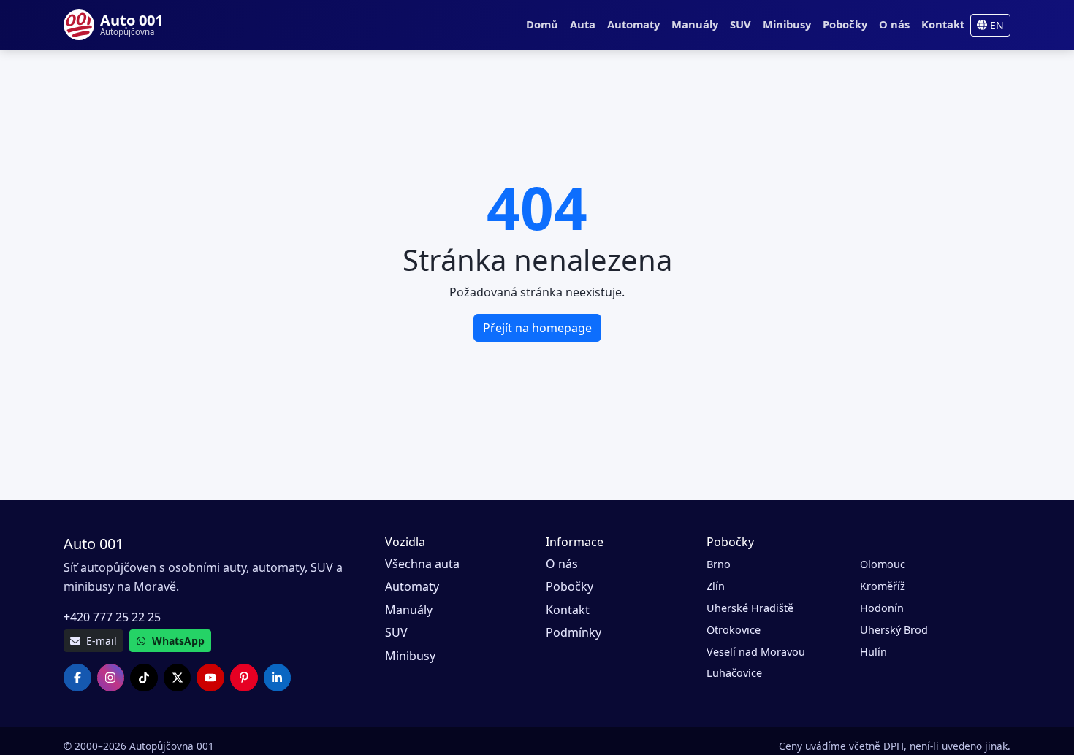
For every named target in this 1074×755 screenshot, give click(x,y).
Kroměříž (882, 586)
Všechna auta (422, 564)
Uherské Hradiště (750, 608)
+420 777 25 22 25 (112, 617)
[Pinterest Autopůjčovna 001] (244, 677)
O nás (894, 24)
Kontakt (942, 24)
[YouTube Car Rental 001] (210, 677)
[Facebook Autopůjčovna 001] (77, 677)
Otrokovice (734, 630)
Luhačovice (734, 673)
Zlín (716, 586)
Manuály (694, 24)
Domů (542, 24)
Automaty (633, 24)
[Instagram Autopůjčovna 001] (111, 677)
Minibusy (787, 24)
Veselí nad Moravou (756, 652)
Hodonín (882, 608)
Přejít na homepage (537, 328)
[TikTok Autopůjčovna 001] (144, 677)
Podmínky (573, 632)
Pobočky (845, 24)
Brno (719, 564)
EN (995, 25)
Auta (582, 24)
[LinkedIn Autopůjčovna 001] (278, 677)
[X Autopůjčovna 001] (177, 677)
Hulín (873, 652)
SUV (740, 24)
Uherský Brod (894, 630)
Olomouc (882, 564)
